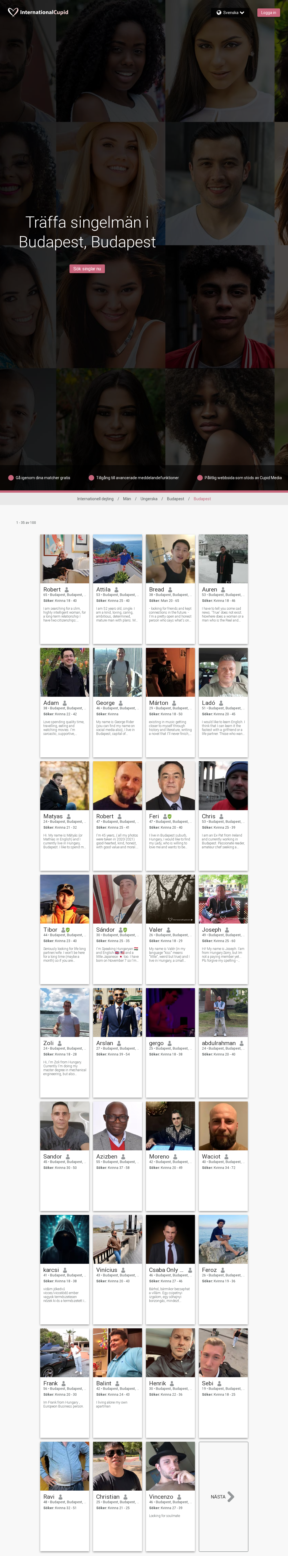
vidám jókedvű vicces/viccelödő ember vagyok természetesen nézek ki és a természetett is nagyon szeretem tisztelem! (64, 1295)
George (105, 703)
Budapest (175, 499)
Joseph (211, 929)
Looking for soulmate (164, 1516)
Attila (103, 589)
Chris (208, 816)
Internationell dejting (95, 499)
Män (127, 499)
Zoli (48, 1043)
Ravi (49, 1496)
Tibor (50, 929)
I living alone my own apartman (111, 1404)
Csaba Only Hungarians (166, 1270)
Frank (50, 1383)
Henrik (157, 1383)
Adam (51, 703)
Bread (156, 589)
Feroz (209, 1270)
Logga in (268, 12)
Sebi (207, 1383)
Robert (52, 589)
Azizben (106, 1156)
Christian (108, 1496)
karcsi (51, 1270)
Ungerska (149, 499)
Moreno (159, 1156)
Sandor (52, 1156)
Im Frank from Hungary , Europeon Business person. (63, 1404)
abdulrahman (219, 1043)
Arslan (104, 1043)
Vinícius (106, 1270)
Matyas (53, 816)
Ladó (208, 703)
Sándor (105, 929)
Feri (154, 816)
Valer (156, 929)
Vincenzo (161, 1496)
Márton (158, 703)
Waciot (211, 1156)
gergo (156, 1043)
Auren (209, 589)
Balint (103, 1383)
